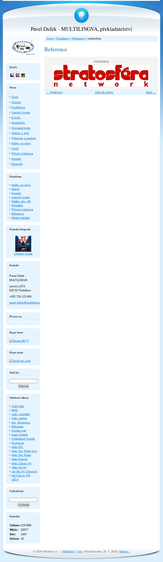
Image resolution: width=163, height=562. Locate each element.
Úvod (49, 38)
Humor (15, 189)
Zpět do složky (104, 92)
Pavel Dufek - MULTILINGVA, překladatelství (81, 28)
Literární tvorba (20, 112)
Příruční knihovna (22, 153)
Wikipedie (17, 426)
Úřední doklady (20, 217)
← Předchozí (54, 92)
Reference (78, 38)
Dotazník (16, 164)
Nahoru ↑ (124, 551)
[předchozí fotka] (51, 76)
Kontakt (16, 159)
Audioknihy (18, 122)
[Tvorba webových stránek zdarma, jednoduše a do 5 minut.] (59, 552)
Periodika (17, 205)
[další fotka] (151, 76)
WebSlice (68, 551)
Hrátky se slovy (21, 143)
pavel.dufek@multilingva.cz (26, 302)
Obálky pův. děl (21, 201)
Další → (151, 92)
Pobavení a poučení (23, 138)
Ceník (15, 148)
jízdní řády (17, 406)
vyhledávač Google (23, 438)
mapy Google (19, 434)
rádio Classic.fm (21, 463)
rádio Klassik (19, 459)
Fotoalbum (62, 38)
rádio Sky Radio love (24, 451)
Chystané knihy (21, 128)
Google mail (18, 430)
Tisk (79, 551)
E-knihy (16, 117)
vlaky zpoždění (20, 414)
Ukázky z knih (20, 133)
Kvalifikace (18, 107)
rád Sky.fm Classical (24, 471)
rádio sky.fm (19, 467)
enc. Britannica (20, 422)
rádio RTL (17, 447)
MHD (14, 410)
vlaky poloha (19, 418)
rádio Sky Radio (21, 455)
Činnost (16, 102)
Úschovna (17, 443)
